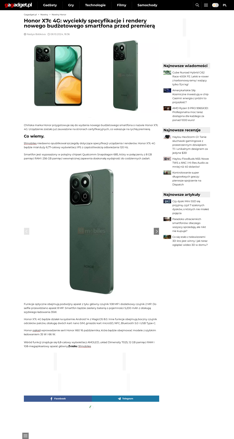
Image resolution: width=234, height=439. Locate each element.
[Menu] (206, 5)
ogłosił (36, 328)
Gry (71, 5)
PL (225, 5)
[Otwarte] (25, 436)
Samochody (147, 5)
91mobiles (30, 141)
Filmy (121, 5)
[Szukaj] (197, 5)
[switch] (215, 5)
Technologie (95, 5)
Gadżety (50, 5)
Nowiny (44, 14)
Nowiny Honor (59, 14)
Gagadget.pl (30, 14)
